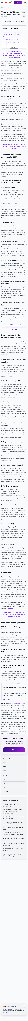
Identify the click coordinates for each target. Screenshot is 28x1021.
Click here (10, 608)
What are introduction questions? (14, 32)
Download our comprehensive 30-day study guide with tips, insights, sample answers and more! (14, 55)
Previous (2, 21)
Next (25, 21)
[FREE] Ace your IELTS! (14, 51)
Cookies (7, 1012)
